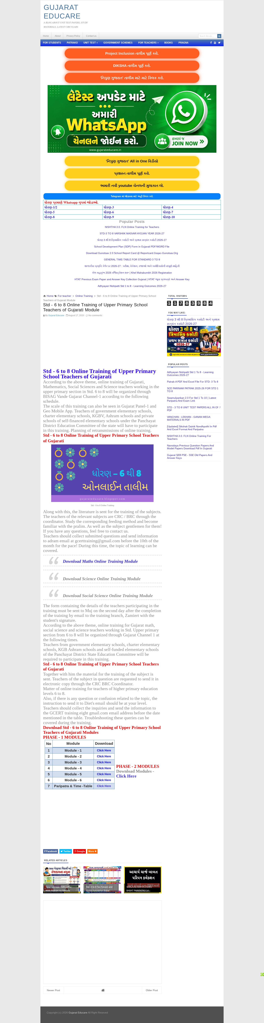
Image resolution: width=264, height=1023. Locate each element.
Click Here (104, 786)
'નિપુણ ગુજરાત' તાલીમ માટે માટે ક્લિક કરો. (132, 78)
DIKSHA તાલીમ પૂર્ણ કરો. (132, 66)
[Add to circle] (215, 42)
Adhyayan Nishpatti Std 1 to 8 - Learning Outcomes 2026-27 (132, 286)
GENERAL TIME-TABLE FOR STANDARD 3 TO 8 (132, 259)
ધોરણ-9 (109, 217)
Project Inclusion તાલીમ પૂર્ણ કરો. (132, 53)
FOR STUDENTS (52, 43)
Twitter (67, 851)
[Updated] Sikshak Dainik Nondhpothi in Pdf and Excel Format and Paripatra (192, 428)
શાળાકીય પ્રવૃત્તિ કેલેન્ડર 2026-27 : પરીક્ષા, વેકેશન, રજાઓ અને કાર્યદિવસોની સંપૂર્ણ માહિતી (132, 266)
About (58, 36)
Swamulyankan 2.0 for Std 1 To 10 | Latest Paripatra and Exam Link (191, 399)
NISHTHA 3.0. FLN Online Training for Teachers (132, 227)
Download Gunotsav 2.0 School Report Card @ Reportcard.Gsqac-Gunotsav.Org (132, 253)
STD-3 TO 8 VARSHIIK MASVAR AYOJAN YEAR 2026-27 (132, 233)
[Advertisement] (102, 344)
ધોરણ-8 (50, 217)
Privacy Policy (73, 36)
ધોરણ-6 (109, 212)
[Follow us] (219, 42)
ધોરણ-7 (168, 212)
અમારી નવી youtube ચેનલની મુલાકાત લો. (132, 186)
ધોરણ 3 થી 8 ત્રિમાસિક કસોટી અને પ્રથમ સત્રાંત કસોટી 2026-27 (132, 239)
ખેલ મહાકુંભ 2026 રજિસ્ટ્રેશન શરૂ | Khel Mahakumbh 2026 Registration (132, 272)
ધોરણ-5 (50, 212)
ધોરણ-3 (109, 207)
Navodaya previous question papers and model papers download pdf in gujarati (190, 447)
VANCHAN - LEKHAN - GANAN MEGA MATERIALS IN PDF (188, 418)
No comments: (96, 315)
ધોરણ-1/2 (51, 207)
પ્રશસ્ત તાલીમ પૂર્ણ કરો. (132, 173)
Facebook (51, 851)
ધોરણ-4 (168, 207)
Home (46, 36)
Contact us (91, 36)
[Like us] (211, 42)
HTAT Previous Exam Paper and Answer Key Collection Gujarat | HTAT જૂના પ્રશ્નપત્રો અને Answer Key (132, 279)
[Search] (219, 36)
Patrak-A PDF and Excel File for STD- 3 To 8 (192, 381)
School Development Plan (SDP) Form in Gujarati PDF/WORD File (132, 246)
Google (80, 851)
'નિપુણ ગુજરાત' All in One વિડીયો (132, 161)
